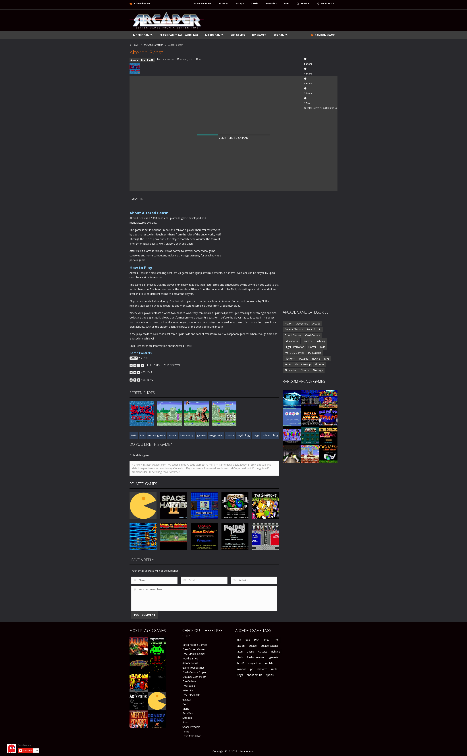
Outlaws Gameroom (194, 676)
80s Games (259, 35)
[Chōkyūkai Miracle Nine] (328, 417)
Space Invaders (202, 3)
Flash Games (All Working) (179, 35)
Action (288, 323)
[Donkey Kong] (157, 719)
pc (251, 669)
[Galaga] (139, 664)
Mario (185, 708)
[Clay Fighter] (292, 435)
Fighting (320, 341)
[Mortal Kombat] (139, 719)
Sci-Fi (288, 364)
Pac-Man (187, 713)
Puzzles (303, 358)
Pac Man (223, 3)
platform (262, 669)
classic (250, 651)
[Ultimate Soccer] (310, 435)
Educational (291, 341)
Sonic (185, 722)
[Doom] (139, 646)
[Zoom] (142, 413)
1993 (276, 640)
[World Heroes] (310, 417)
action (241, 645)
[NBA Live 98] (292, 398)
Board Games (293, 335)
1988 (134, 435)
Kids (322, 347)
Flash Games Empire (194, 672)
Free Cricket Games (194, 649)
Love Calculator (191, 736)
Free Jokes (188, 686)
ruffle (274, 669)
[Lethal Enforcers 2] (328, 435)
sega (256, 435)
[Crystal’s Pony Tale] (310, 453)
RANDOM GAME (324, 35)
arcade (173, 435)
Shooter (319, 364)
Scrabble (187, 717)
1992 (266, 640)
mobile (230, 435)
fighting (275, 651)
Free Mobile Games (194, 654)
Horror (312, 347)
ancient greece (156, 435)
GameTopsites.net (193, 667)
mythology (244, 435)
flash (240, 657)
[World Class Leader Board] (328, 453)
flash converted (256, 657)
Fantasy (307, 341)
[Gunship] (310, 398)
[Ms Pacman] (139, 682)
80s (142, 435)
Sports (305, 370)
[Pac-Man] (157, 700)
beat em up (187, 435)
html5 (240, 663)
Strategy (318, 370)
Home (135, 45)
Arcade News (190, 663)
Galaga (240, 3)
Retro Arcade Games (194, 644)
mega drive (216, 435)
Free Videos (189, 681)
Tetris (254, 3)
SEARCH (305, 3)
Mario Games (214, 35)
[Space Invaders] (157, 646)
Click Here (135, 346)
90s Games (280, 35)
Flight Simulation (294, 347)
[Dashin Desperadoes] (328, 398)
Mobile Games (143, 35)
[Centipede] (157, 664)
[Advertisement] (271, 20)
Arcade (147, 45)
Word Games (190, 658)
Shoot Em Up (303, 364)
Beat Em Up (157, 45)
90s (248, 640)
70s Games (238, 35)
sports (270, 675)
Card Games (312, 335)
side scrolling (270, 435)
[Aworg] (292, 417)
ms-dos (241, 669)
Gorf (286, 3)
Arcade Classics (294, 329)
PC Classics (314, 352)
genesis (201, 435)
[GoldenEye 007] (292, 453)
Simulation (291, 370)
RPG (326, 358)
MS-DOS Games (294, 352)
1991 (257, 640)
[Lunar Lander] (157, 682)
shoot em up (254, 675)
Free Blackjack (191, 695)
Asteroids (271, 3)
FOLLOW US (327, 3)
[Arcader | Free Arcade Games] (167, 20)
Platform (290, 358)
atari (240, 651)
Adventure (302, 323)
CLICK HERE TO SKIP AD (233, 137)
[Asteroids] (139, 700)
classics (262, 651)
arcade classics (269, 645)
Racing (316, 358)
